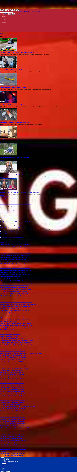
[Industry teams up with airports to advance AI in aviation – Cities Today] (12, 237)
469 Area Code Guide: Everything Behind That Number (12, 389)
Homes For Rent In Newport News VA (8, 321)
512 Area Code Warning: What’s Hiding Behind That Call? (13, 419)
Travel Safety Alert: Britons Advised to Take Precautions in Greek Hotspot (16, 139)
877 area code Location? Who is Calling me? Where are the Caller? (14, 427)
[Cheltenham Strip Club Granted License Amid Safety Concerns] (8, 102)
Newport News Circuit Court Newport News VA (10, 308)
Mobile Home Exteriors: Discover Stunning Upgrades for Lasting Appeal (15, 342)
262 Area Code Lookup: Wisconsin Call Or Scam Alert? (12, 455)
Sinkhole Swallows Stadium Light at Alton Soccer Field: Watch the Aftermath (16, 210)
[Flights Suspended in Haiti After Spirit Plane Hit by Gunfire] (8, 85)
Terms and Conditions (7, 459)
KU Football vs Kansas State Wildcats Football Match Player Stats (14, 285)
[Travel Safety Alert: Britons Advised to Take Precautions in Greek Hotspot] (8, 137)
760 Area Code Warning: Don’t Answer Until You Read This (13, 432)
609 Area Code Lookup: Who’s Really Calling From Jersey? (13, 434)
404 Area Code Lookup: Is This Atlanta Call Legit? (11, 370)
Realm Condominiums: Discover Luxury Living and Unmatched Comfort (16, 349)
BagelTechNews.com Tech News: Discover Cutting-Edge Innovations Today (16, 325)
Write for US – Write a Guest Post (9, 462)
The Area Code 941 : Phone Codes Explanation (10, 415)
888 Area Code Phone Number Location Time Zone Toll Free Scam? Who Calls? (17, 406)
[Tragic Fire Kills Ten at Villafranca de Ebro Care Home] (8, 67)
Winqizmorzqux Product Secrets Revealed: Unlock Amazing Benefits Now (16, 261)
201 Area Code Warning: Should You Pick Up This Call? (12, 417)
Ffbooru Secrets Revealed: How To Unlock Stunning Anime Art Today (15, 314)
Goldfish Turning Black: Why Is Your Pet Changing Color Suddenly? (15, 244)
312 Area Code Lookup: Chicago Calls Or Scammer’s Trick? (13, 355)
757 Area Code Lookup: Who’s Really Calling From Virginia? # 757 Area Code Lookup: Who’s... (21, 353)
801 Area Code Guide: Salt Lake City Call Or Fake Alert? (12, 391)
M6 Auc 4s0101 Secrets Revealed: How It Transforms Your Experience (15, 332)
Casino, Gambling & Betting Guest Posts (11, 461)
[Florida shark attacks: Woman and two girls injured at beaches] (10, 225)
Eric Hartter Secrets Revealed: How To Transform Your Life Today (14, 293)
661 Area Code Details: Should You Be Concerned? (11, 398)
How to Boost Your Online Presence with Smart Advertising (13, 272)
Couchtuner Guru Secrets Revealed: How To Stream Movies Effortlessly (15, 289)
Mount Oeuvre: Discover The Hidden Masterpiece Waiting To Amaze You (15, 323)
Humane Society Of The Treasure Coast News (10, 278)
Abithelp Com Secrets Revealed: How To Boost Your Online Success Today (16, 283)
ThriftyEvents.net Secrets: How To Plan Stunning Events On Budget (14, 310)
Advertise (3, 460)
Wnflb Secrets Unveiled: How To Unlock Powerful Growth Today (14, 246)
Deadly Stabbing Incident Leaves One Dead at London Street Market (15, 122)
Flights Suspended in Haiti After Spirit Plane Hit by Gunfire (13, 87)
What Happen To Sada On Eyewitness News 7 (10, 334)
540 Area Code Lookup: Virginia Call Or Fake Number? (12, 376)
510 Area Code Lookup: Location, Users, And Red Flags (12, 361)
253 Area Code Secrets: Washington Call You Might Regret (12, 408)
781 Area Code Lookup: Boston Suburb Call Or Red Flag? (12, 366)
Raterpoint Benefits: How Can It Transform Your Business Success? (14, 287)
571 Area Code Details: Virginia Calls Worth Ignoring (11, 380)
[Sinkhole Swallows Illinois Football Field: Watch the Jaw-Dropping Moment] (4, 213)
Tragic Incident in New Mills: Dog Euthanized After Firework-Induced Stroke (16, 174)
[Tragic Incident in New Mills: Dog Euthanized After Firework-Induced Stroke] (8, 172)
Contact (3, 469)
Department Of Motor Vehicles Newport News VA (10, 276)
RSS (3, 468)
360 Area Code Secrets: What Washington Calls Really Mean (13, 440)
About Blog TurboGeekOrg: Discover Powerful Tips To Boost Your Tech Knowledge (18, 304)
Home (1, 33)
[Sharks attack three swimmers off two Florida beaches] (9, 231)
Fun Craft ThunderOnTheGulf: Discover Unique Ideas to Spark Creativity (16, 344)
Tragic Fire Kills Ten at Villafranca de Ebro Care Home (12, 69)
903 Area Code (3, 451)
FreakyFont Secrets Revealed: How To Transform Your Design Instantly (15, 319)
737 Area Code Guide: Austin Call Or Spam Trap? (11, 404)
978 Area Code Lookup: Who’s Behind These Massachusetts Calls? (14, 368)
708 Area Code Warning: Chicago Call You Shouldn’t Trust (13, 410)
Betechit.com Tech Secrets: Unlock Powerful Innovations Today (13, 257)
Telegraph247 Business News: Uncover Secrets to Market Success (14, 329)
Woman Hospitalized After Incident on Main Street (11, 198)
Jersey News (4, 16)
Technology (3, 30)
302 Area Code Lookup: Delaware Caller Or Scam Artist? (12, 421)
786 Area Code (3, 363)
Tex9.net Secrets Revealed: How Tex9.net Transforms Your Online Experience (16, 340)
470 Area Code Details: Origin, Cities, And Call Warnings (12, 359)
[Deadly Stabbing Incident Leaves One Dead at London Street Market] (8, 120)
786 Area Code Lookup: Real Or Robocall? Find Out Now (12, 400)
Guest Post (4, 466)
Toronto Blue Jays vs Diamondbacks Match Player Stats (12, 338)
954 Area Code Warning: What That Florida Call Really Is (12, 444)
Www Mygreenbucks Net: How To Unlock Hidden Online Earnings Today (16, 253)
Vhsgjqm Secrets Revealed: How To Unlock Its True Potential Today (14, 297)
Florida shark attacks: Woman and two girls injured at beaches (13, 227)
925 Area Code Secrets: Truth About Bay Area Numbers (12, 374)
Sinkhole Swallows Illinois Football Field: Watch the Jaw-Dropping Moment (16, 215)
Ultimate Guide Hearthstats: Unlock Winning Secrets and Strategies (14, 263)
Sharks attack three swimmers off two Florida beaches (11, 233)
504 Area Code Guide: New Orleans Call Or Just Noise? (12, 372)
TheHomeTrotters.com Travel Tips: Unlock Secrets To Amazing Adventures (16, 302)
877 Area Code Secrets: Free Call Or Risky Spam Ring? (12, 383)
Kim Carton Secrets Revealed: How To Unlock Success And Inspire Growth (16, 251)
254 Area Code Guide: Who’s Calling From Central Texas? (12, 351)
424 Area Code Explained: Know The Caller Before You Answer (14, 412)
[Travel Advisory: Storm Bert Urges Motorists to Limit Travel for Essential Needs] (8, 50)
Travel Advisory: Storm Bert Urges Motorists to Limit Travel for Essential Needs (17, 52)
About (3, 457)
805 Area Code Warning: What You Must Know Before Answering (14, 393)
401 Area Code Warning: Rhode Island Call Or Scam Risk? (13, 449)
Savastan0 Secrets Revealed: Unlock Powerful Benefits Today (13, 259)
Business (3, 19)
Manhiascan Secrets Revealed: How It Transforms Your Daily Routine (15, 265)
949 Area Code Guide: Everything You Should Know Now (12, 446)
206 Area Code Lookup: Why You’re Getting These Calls (12, 378)
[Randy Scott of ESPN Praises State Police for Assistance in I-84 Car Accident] (4, 219)
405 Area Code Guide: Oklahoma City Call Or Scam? (11, 436)
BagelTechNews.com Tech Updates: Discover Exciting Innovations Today (15, 270)
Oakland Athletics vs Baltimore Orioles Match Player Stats (12, 295)
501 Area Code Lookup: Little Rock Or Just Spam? (11, 385)
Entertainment (4, 22)
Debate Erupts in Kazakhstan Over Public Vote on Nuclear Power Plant (15, 204)
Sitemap (3, 467)
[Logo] (4, 14)
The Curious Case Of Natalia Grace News (9, 336)
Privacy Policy (6, 458)
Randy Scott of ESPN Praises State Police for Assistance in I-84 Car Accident (16, 221)
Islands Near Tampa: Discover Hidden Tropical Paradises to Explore (14, 255)
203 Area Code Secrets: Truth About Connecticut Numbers (12, 423)
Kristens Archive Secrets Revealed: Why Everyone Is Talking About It (15, 248)
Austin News (4, 463)
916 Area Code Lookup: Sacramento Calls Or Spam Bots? (12, 453)
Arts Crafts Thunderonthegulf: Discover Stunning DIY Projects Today (15, 268)
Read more (2, 55)
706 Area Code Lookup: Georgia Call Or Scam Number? (12, 387)
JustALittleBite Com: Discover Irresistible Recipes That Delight (13, 291)
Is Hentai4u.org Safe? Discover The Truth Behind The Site (12, 280)
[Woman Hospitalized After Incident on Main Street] (4, 196)
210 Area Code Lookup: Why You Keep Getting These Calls (13, 395)
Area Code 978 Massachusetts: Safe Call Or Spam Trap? (12, 425)
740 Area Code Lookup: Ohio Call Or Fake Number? (11, 442)
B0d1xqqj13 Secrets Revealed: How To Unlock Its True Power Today (15, 274)
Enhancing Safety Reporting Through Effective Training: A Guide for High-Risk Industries (19, 192)
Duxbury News (4, 464)
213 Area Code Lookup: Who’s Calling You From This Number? (14, 429)
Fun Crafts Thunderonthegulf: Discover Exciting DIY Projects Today (15, 306)
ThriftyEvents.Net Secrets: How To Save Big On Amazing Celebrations (15, 327)
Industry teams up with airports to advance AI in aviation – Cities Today (15, 239)
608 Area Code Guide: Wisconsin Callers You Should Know (13, 357)
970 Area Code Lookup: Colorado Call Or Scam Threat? (12, 402)
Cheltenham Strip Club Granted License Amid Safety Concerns (13, 104)
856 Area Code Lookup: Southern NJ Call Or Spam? (11, 438)
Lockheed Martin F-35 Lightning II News (9, 312)
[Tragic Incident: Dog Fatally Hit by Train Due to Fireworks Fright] (8, 155)
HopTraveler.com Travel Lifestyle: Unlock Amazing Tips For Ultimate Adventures (17, 317)
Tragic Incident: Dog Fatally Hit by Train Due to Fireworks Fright (14, 157)
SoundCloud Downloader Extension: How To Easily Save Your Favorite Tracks (17, 300)
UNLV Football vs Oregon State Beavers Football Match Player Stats (15, 346)
